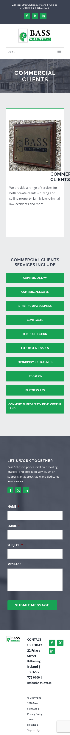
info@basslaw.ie (41, 8)
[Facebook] (52, 643)
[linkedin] (26, 490)
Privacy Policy (34, 714)
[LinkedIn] (52, 651)
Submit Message (32, 605)
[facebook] (10, 490)
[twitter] (18, 490)
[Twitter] (60, 643)
